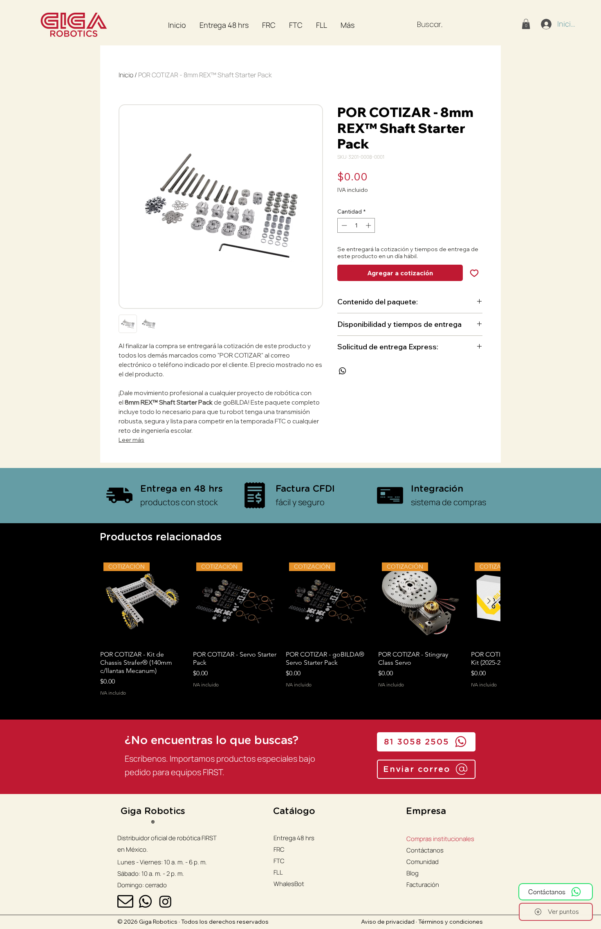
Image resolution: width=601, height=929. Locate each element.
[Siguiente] (489, 601)
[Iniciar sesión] (545, 24)
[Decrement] (343, 225)
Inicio (126, 74)
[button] (526, 24)
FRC (279, 849)
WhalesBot (289, 884)
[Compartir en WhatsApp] (343, 371)
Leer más (131, 439)
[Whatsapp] (145, 901)
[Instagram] (165, 901)
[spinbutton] (356, 225)
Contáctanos (425, 850)
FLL (278, 872)
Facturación (422, 884)
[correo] (125, 901)
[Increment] (369, 225)
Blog (412, 873)
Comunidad (422, 861)
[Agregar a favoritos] (474, 273)
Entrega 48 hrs (294, 838)
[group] (300, 631)
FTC (279, 861)
